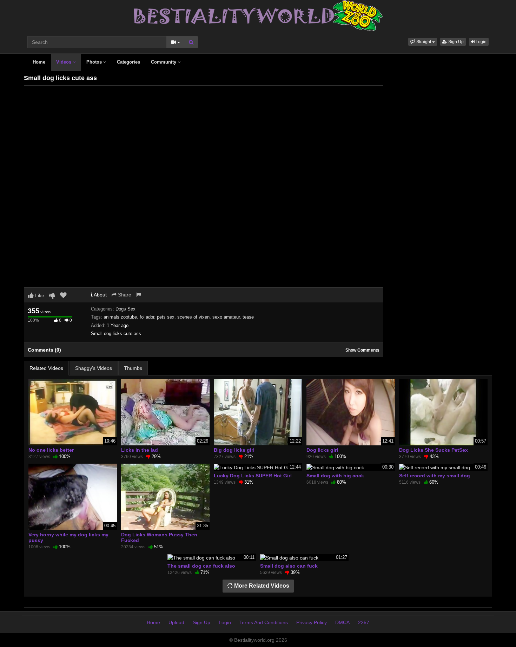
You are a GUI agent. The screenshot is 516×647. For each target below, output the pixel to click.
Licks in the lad (139, 450)
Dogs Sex (125, 309)
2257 (363, 622)
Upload (176, 622)
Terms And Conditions (263, 622)
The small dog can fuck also (201, 566)
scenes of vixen (193, 317)
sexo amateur (226, 317)
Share (124, 295)
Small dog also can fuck (289, 566)
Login (481, 41)
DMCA (342, 622)
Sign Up (455, 41)
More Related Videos (261, 586)
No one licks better (51, 450)
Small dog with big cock (335, 475)
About (100, 295)
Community (164, 62)
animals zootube (120, 317)
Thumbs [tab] (133, 368)
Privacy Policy (311, 622)
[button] (422, 42)
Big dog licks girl (234, 450)
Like (39, 295)
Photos (94, 62)
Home (39, 62)
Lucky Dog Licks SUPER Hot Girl (253, 475)
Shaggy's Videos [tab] (93, 368)
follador (147, 317)
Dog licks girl (322, 450)
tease (248, 317)
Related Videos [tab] (46, 368)
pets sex (165, 317)
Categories (128, 62)
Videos (64, 62)
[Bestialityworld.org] (258, 15)
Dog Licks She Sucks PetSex (433, 450)
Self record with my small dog (434, 475)
